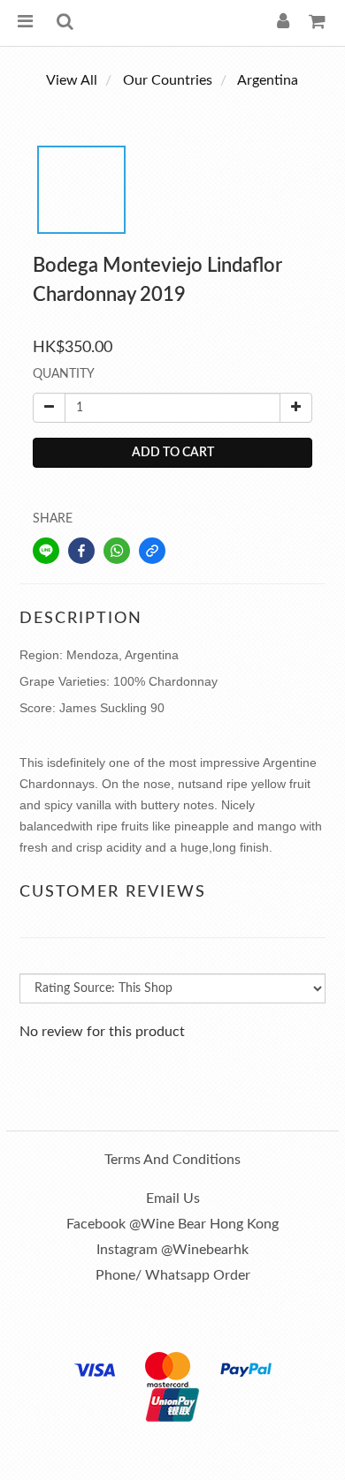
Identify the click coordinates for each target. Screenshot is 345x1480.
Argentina (267, 80)
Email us (173, 1198)
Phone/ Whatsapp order (173, 1275)
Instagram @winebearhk (172, 1250)
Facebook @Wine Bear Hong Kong (172, 1224)
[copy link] (152, 550)
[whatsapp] (117, 550)
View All (71, 80)
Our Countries (167, 80)
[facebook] (81, 550)
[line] (46, 550)
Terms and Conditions (172, 1160)
